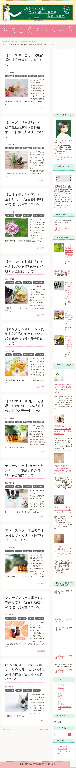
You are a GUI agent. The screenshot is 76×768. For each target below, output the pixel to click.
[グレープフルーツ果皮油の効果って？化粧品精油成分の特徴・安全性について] (16, 638)
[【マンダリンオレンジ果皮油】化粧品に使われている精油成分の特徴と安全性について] (16, 374)
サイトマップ (46, 31)
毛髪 (59, 693)
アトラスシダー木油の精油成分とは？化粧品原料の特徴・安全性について (24, 535)
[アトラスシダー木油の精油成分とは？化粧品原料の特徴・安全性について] (16, 571)
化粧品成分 (9, 76)
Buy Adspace (62, 746)
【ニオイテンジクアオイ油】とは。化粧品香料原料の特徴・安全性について (24, 199)
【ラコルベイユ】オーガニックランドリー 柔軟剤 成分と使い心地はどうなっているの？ (63, 551)
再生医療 (61, 704)
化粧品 (41, 76)
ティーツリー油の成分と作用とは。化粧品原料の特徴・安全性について (24, 470)
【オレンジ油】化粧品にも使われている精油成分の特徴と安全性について (24, 266)
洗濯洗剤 (61, 699)
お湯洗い (61, 688)
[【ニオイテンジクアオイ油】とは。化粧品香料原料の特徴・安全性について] (16, 235)
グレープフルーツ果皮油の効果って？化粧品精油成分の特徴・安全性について (24, 602)
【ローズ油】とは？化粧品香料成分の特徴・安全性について (24, 59)
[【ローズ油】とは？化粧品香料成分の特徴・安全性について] (16, 96)
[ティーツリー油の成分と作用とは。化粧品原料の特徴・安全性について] (16, 506)
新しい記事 (6, 729)
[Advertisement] (63, 82)
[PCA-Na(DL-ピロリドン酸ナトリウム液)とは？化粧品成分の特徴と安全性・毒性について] (16, 710)
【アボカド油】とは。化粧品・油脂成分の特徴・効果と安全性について (69, 317)
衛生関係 (61, 685)
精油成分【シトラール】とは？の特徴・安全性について (63, 273)
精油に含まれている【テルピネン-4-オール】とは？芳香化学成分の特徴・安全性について (69, 290)
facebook (54, 30)
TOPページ (5, 30)
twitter (62, 30)
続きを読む (41, 108)
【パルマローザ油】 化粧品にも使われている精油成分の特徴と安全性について (24, 405)
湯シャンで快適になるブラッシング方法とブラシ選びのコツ (62, 509)
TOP (19, 41)
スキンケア (62, 690)
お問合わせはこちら (70, 31)
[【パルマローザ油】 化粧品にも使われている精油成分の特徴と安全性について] (16, 442)
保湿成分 (36, 690)
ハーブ (18, 551)
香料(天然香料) (21, 76)
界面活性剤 (38, 31)
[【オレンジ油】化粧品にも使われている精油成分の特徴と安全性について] (16, 302)
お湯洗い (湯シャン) (30, 30)
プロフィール (13, 31)
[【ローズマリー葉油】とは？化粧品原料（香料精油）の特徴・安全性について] (16, 168)
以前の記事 (44, 729)
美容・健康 (21, 31)
